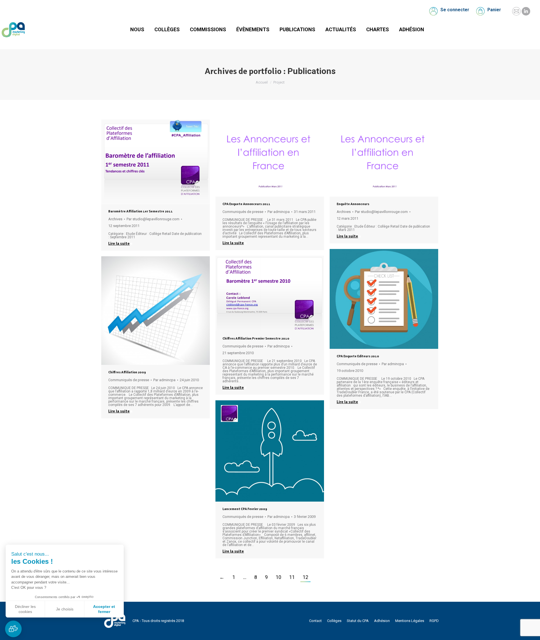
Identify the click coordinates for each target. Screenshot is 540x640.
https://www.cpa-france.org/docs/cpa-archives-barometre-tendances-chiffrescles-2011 (140, 162)
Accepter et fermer (104, 609)
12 (305, 577)
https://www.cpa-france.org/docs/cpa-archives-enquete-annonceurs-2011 (369, 158)
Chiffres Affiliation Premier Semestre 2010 (255, 338)
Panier (494, 9)
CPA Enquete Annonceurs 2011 (246, 204)
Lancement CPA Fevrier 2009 (244, 509)
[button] (13, 629)
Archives (115, 219)
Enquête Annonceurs (353, 204)
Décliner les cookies (25, 609)
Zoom (155, 162)
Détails (171, 162)
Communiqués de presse (242, 212)
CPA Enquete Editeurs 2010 (358, 356)
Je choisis (64, 609)
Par (153, 219)
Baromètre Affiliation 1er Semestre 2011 (140, 211)
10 (278, 577)
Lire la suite (119, 243)
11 (292, 577)
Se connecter (454, 9)
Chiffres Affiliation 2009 (127, 372)
